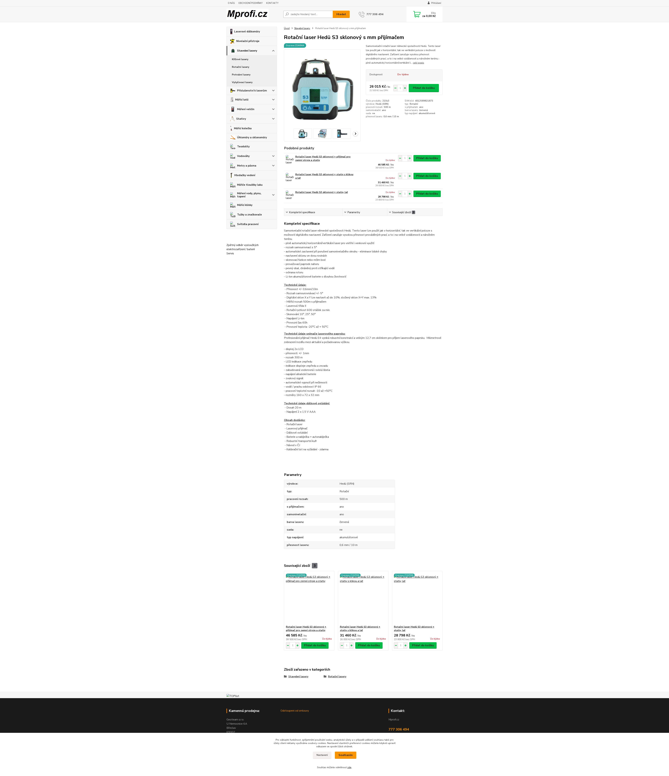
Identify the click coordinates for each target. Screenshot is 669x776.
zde (349, 767)
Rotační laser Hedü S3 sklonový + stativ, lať (321, 192)
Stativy (241, 119)
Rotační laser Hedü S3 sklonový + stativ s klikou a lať (360, 628)
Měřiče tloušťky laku (250, 185)
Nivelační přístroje (247, 41)
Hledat (341, 14)
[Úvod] (253, 14)
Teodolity (243, 146)
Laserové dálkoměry (247, 31)
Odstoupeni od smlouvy (294, 710)
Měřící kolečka (243, 128)
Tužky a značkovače (249, 214)
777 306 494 (374, 14)
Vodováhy (243, 156)
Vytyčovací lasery (242, 82)
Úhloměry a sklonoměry (252, 137)
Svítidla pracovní (248, 224)
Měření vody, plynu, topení (249, 195)
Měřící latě (241, 99)
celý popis (418, 62)
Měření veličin (245, 109)
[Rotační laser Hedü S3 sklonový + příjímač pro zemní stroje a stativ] (290, 160)
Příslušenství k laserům (252, 90)
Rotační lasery (240, 67)
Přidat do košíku (424, 88)
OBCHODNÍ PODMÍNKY (250, 3)
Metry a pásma (246, 165)
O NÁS (231, 3)
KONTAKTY (272, 3)
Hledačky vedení (244, 175)
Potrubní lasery (241, 74)
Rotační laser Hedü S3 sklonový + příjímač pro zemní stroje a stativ (306, 628)
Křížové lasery (240, 59)
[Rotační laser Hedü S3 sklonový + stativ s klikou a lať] (290, 177)
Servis (230, 253)
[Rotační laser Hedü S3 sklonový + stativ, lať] (290, 195)
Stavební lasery (247, 50)
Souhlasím (346, 755)
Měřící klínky (244, 205)
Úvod (287, 28)
